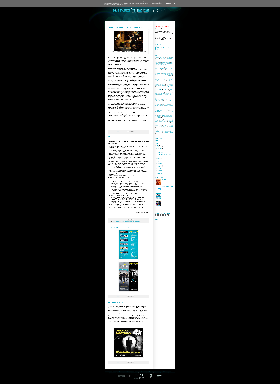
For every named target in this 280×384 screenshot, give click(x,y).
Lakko (171, 94)
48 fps (170, 57)
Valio (166, 126)
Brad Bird (158, 63)
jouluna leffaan (157, 85)
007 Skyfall (157, 57)
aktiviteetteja (169, 58)
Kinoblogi (156, 90)
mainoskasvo (171, 99)
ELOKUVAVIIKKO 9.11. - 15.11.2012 (119, 227)
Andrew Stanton (163, 59)
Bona (172, 62)
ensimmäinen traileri (169, 69)
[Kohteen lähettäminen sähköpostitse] (127, 131)
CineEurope (167, 64)
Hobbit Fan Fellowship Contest (161, 75)
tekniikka (170, 119)
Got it (174, 3)
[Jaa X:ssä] (130, 131)
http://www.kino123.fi (159, 48)
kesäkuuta (159, 165)
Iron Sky (163, 79)
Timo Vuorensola (159, 122)
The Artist (156, 120)
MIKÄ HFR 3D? (113, 136)
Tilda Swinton (171, 121)
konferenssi (158, 92)
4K (172, 57)
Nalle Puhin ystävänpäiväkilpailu (166, 180)
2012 (157, 145)
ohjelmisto (161, 106)
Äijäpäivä (158, 133)
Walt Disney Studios (168, 131)
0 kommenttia (122, 219)
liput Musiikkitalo (164, 99)
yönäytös (171, 132)
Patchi (165, 109)
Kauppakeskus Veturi (166, 86)
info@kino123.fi (158, 46)
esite (157, 70)
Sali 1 (163, 114)
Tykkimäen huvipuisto (158, 125)
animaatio (157, 60)
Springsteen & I (159, 116)
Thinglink (160, 121)
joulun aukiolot (162, 84)
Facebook (171, 70)
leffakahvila (164, 95)
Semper (167, 115)
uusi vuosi (171, 125)
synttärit (163, 117)
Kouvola (162, 92)
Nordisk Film (168, 104)
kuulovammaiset (169, 93)
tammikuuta (159, 173)
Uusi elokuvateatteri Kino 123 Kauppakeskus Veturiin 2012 (162, 209)
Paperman (161, 109)
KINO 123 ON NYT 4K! (166, 194)
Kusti (164, 93)
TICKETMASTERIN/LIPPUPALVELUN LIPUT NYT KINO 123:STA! (167, 187)
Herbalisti (156, 74)
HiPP (172, 74)
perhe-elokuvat (170, 109)
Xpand (156, 132)
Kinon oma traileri (163, 90)
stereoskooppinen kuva (168, 116)
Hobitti (170, 75)
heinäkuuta (159, 163)
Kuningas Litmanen (158, 93)
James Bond (157, 80)
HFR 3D (114, 221)
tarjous (156, 119)
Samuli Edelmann (161, 115)
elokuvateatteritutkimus (169, 68)
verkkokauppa (169, 128)
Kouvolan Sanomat (169, 92)
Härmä (170, 78)
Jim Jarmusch (165, 81)
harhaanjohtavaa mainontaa (167, 73)
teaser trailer (161, 119)
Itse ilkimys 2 (169, 79)
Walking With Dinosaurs (160, 131)
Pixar (170, 110)
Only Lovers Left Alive (168, 106)
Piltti (166, 110)
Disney (157, 65)
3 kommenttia (122, 131)
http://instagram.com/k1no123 (161, 51)
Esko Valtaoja (161, 70)
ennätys (163, 69)
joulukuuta (159, 146)
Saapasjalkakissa (158, 114)
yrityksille (160, 132)
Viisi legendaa (170, 130)
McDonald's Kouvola (159, 100)
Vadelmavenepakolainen (160, 126)
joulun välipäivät (169, 84)
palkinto (156, 109)
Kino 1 (133, 221)
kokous (172, 90)
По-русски (170, 133)
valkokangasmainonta (160, 127)
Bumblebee (171, 63)
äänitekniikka (164, 133)
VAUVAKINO (164, 201)
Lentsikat (170, 95)
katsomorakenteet (170, 85)
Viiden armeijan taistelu (163, 130)
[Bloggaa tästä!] (128, 131)
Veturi (156, 130)
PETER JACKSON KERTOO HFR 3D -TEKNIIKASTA (125, 27)
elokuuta (159, 161)
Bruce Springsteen (164, 63)
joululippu (156, 84)
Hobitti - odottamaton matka (127, 221)
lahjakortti (166, 94)
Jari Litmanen (169, 80)
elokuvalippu (162, 67)
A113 (157, 58)
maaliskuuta (159, 170)
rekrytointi (165, 111)
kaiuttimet (163, 85)
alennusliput (157, 59)
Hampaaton (158, 73)
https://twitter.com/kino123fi (160, 49)
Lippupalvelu (157, 98)
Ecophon (161, 65)
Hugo (165, 78)
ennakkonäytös (158, 69)
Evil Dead (166, 70)
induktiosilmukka (157, 79)
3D (166, 57)
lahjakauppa (161, 94)
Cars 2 (162, 64)
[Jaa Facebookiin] (131, 131)
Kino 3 (170, 89)
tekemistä (166, 119)
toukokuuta (159, 166)
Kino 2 (166, 89)
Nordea (163, 104)
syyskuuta (159, 159)
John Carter (171, 81)
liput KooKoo (165, 98)
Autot (160, 62)
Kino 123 (114, 131)
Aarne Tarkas (162, 58)
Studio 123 (157, 117)
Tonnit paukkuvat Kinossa (116, 302)
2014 (157, 141)
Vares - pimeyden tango (169, 127)
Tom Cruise (167, 122)
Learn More (168, 3)
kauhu (157, 86)
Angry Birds (170, 59)
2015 (157, 140)
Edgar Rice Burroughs (168, 65)
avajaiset (168, 62)
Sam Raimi (168, 114)
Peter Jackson (137, 221)
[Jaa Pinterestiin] (133, 131)
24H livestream (162, 57)
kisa (168, 90)
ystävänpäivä (165, 132)
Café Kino (158, 64)
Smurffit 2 (171, 115)
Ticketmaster (165, 121)
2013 (157, 143)
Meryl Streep (167, 100)
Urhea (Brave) (166, 125)
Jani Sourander (163, 80)
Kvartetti (156, 94)
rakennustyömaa (158, 111)
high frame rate (119, 221)
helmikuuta (159, 171)
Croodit (172, 64)
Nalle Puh (165, 103)
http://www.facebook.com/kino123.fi (162, 47)
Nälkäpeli (166, 105)
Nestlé (169, 103)
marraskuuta (159, 148)
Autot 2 (163, 62)
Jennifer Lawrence (158, 81)
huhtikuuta (159, 168)
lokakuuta (159, 158)
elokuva (156, 67)
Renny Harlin (171, 111)
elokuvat (167, 67)
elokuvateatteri (161, 68)
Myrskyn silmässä (159, 103)
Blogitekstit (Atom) (114, 366)
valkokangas (171, 126)
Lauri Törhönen (157, 95)
